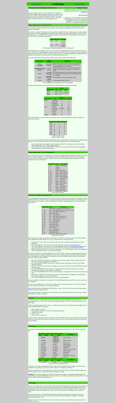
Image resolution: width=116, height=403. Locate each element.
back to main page (79, 4)
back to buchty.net (36, 4)
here (34, 292)
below (34, 320)
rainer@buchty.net (83, 15)
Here (29, 288)
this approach (51, 145)
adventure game (75, 245)
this (31, 400)
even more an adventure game (76, 246)
